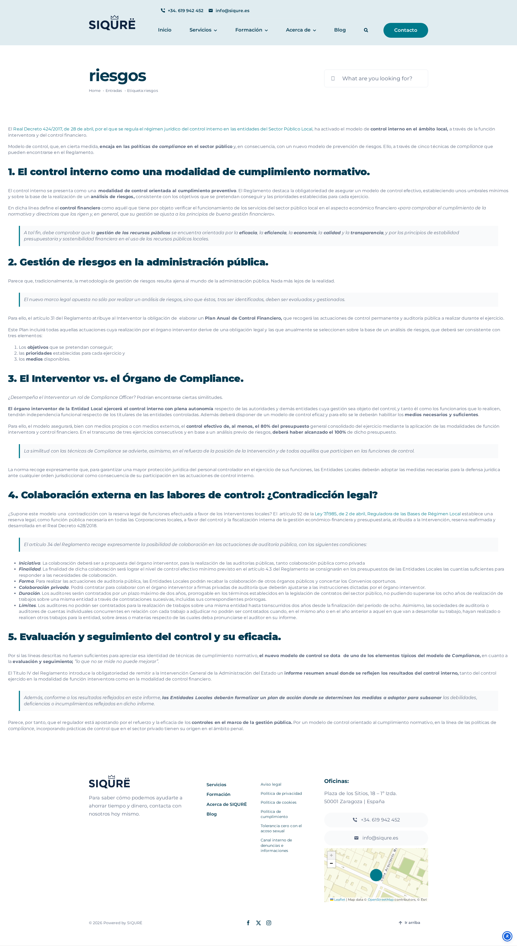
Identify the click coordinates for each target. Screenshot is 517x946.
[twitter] (258, 922)
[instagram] (268, 922)
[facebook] (248, 922)
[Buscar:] (376, 78)
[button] (366, 30)
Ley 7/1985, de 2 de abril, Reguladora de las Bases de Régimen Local (388, 513)
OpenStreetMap (381, 899)
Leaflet (339, 899)
